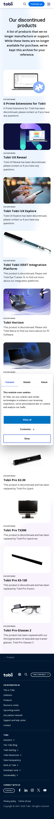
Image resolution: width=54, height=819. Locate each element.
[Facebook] (19, 791)
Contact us (36, 4)
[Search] (25, 675)
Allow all (27, 419)
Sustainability (9, 775)
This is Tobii (9, 690)
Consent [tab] (9, 382)
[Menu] (49, 4)
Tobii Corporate (39, 675)
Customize (25, 429)
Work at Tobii (9, 765)
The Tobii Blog (10, 745)
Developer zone (10, 770)
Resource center (11, 705)
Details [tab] (27, 382)
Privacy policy (9, 801)
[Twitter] (38, 791)
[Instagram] (32, 791)
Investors (7, 740)
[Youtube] (44, 791)
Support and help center (14, 720)
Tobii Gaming (9, 750)
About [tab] (44, 382)
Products (10, 657)
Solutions (7, 695)
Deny (27, 438)
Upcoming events (11, 710)
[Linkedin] (25, 791)
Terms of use (24, 801)
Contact (7, 725)
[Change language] (19, 674)
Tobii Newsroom (11, 755)
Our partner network (12, 715)
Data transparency (12, 760)
